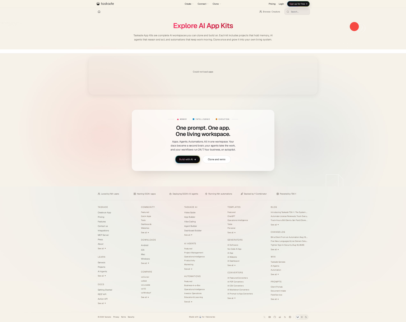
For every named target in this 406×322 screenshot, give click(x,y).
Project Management (193, 252)
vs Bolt (144, 281)
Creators (271, 11)
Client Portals (277, 287)
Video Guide (189, 212)
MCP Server (103, 235)
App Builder (189, 217)
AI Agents (102, 271)
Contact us (103, 226)
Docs (101, 284)
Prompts (276, 281)
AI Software (232, 245)
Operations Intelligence (194, 256)
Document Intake (278, 291)
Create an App (104, 212)
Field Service (276, 295)
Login (281, 3)
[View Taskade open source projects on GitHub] (275, 317)
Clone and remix (217, 159)
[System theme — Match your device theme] (298, 317)
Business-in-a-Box (192, 285)
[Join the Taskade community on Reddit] (280, 317)
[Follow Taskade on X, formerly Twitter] (264, 317)
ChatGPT (231, 216)
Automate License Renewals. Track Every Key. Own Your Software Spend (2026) (289, 216)
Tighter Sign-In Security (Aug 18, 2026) (287, 245)
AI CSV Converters (235, 285)
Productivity (189, 260)
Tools (143, 220)
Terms (123, 317)
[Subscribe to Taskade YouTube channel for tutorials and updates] (270, 317)
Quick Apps (146, 216)
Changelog (278, 232)
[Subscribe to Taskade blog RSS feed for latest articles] (285, 317)
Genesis (101, 262)
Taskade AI (190, 207)
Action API (103, 299)
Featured (145, 212)
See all (102, 248)
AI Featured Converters (237, 278)
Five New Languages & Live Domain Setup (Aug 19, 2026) (289, 241)
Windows (145, 258)
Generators (235, 239)
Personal (231, 228)
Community (148, 207)
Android (145, 245)
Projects (101, 267)
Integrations (103, 230)
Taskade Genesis (278, 262)
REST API (102, 294)
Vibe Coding (190, 221)
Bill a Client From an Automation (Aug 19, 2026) (289, 237)
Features (102, 221)
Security (131, 317)
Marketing (188, 264)
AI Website (232, 257)
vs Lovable (145, 285)
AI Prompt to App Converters (240, 293)
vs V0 (143, 289)
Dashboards (146, 224)
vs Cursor (145, 277)
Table (229, 224)
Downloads (148, 239)
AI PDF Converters (235, 281)
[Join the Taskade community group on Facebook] (290, 317)
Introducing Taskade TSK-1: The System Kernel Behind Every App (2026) (289, 212)
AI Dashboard (233, 261)
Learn (101, 257)
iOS (142, 250)
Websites (145, 228)
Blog (274, 207)
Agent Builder (190, 226)
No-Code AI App (234, 249)
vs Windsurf (146, 292)
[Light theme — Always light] (302, 317)
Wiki (273, 256)
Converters (235, 272)
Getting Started (105, 289)
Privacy (116, 317)
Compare (146, 271)
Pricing (272, 3)
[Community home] (99, 12)
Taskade (103, 207)
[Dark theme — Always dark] (306, 317)
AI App (230, 253)
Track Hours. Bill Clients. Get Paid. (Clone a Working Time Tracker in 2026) (289, 220)
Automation (276, 270)
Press (100, 239)
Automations (192, 276)
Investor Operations (192, 293)
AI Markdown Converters (238, 289)
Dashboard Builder (193, 230)
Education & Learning (193, 297)
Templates (234, 207)
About (101, 244)
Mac (143, 254)
